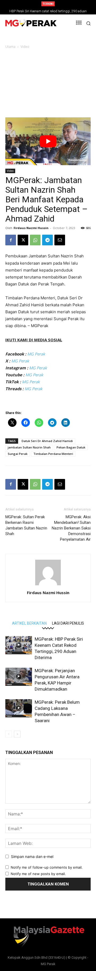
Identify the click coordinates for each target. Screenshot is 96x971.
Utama (10, 46)
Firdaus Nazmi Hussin (31, 228)
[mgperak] (31, 23)
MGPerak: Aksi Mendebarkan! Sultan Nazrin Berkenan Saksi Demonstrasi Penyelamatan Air (71, 528)
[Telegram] (47, 240)
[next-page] (17, 734)
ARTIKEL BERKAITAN (29, 623)
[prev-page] (8, 734)
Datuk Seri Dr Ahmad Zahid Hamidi (47, 441)
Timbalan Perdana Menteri (53, 454)
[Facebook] (10, 240)
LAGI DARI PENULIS (68, 623)
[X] (23, 240)
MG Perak (36, 354)
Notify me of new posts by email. (38, 874)
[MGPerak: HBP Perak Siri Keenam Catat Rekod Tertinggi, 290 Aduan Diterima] (18, 645)
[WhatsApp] (35, 240)
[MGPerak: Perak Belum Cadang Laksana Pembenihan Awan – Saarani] (18, 708)
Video (25, 46)
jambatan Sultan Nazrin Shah (29, 447)
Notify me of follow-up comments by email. (47, 867)
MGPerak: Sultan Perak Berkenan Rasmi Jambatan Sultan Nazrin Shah (26, 525)
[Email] (59, 240)
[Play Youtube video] (48, 141)
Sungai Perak (17, 454)
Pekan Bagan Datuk (71, 447)
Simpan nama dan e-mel (32, 856)
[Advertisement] (48, 85)
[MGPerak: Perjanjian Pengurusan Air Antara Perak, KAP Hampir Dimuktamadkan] (18, 677)
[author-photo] (48, 585)
